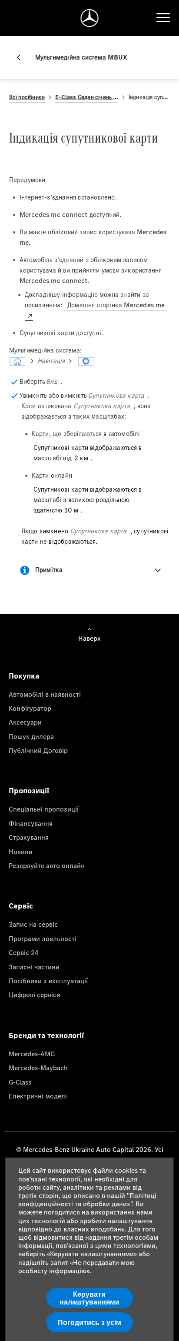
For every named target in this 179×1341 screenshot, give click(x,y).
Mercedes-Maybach (38, 1067)
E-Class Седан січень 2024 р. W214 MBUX (86, 97)
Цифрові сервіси (34, 994)
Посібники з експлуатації (48, 980)
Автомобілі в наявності (45, 694)
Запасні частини (34, 966)
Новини (21, 851)
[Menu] (163, 17)
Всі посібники (27, 97)
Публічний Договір (38, 750)
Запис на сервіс (33, 924)
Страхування (29, 837)
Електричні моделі (38, 1095)
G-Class (20, 1082)
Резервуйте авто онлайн (47, 865)
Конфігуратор (30, 708)
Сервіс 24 (24, 952)
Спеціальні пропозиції (44, 809)
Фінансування (31, 823)
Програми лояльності (42, 938)
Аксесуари (25, 722)
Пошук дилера (31, 736)
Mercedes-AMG (32, 1053)
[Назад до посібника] (22, 57)
